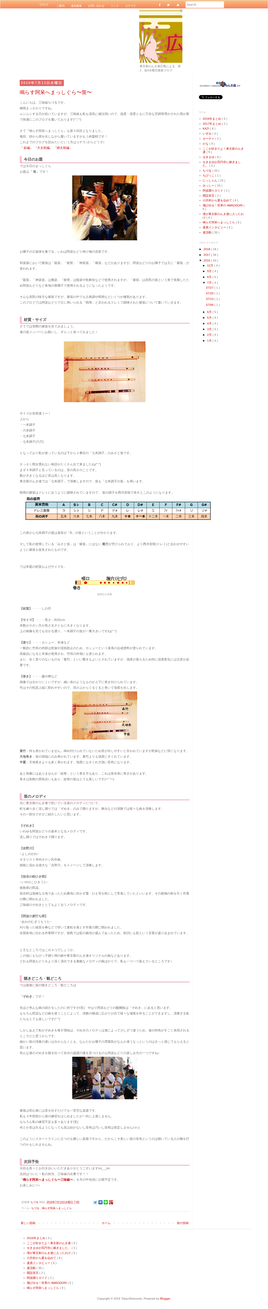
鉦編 (27, 147)
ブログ (43, 5)
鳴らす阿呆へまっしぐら (57, 1208)
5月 (210, 317)
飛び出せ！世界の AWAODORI (223, 205)
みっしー (209, 185)
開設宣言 (209, 195)
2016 (207, 260)
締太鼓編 (63, 147)
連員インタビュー (215, 227)
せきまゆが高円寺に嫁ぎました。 (49, 1248)
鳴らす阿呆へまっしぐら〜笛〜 (56, 92)
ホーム (106, 1223)
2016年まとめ (212, 118)
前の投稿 (183, 1223)
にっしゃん (210, 180)
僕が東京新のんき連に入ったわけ (49, 1253)
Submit (181, 10)
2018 (207, 249)
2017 (207, 254)
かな (206, 143)
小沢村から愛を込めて (218, 200)
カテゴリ (130, 6)
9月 (210, 271)
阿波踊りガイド (213, 190)
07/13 (210, 299)
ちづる (35, 1208)
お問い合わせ (96, 6)
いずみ (207, 133)
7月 (210, 282)
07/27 (210, 287)
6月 (210, 312)
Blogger (165, 1298)
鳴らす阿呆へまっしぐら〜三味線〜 (48, 1179)
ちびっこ (209, 175)
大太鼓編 (43, 147)
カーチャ (209, 138)
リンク (115, 6)
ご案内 (61, 6)
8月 (210, 277)
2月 (210, 334)
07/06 (210, 304)
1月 (210, 340)
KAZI (206, 128)
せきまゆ (209, 157)
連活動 (207, 232)
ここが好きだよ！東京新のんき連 (49, 1243)
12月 (210, 265)
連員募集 (76, 6)
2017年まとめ (212, 123)
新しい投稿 (28, 1223)
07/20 (210, 293)
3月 (210, 329)
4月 (210, 323)
